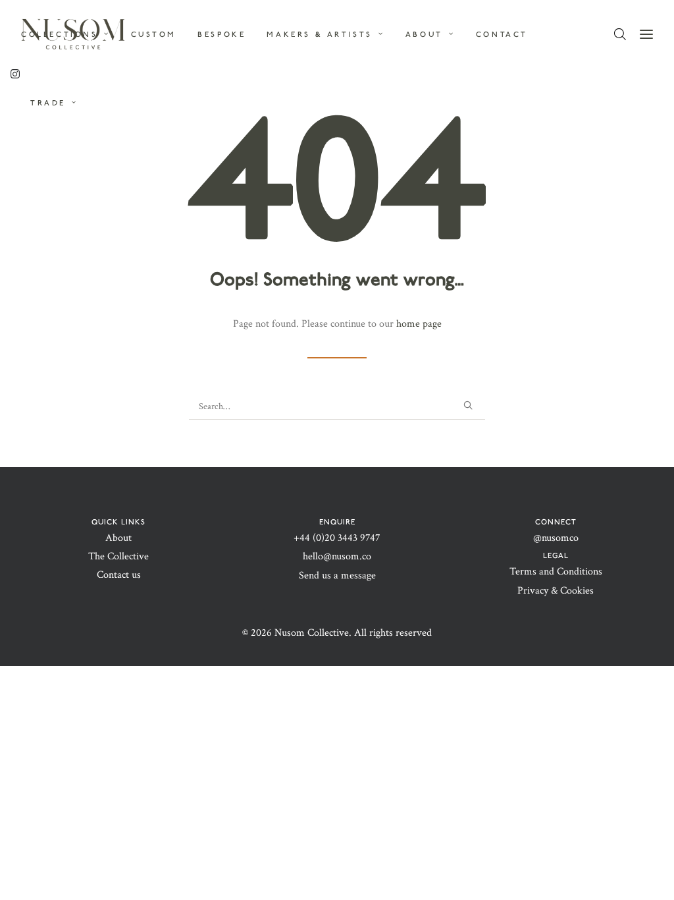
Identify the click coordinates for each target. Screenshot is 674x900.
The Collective (118, 556)
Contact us (119, 575)
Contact (502, 34)
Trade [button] (48, 102)
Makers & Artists (320, 34)
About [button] (424, 34)
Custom (154, 34)
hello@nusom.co (337, 556)
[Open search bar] (620, 34)
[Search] (337, 407)
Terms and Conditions (555, 571)
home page (419, 324)
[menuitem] (70, 34)
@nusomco (556, 538)
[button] (468, 405)
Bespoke (221, 34)
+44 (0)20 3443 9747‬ (337, 538)
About (118, 538)
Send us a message (337, 575)
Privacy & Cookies (555, 591)
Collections (59, 34)
